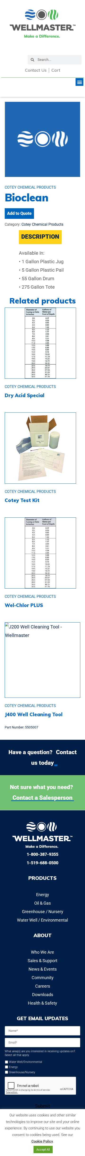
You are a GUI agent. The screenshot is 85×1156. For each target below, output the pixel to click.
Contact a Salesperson (42, 797)
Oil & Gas (42, 903)
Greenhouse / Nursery (42, 911)
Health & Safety (42, 1003)
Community (43, 977)
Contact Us (36, 70)
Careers (42, 986)
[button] (79, 82)
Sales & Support (42, 960)
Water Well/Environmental (25, 1062)
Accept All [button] (43, 1149)
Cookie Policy (42, 1141)
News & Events (43, 969)
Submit (42, 1106)
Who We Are (42, 952)
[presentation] (40, 1086)
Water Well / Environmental (42, 920)
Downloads (42, 994)
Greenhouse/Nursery (22, 1072)
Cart (55, 70)
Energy (42, 894)
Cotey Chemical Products (42, 224)
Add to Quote (19, 213)
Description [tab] (40, 236)
